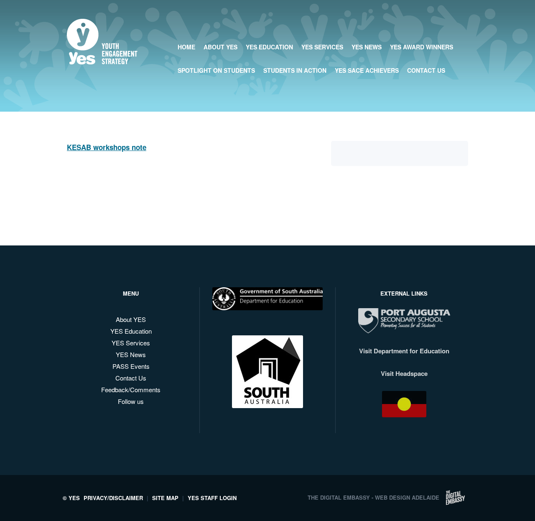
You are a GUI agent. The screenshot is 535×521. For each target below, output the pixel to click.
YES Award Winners (421, 47)
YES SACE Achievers (367, 70)
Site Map (165, 498)
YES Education (269, 47)
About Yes (220, 47)
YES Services (322, 47)
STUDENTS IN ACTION (294, 70)
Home (186, 47)
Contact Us (426, 70)
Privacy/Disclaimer (113, 498)
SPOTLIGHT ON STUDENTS (216, 70)
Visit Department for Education (404, 350)
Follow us (131, 401)
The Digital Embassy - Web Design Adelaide (373, 497)
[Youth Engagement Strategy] (102, 58)
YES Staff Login (212, 498)
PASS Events (131, 366)
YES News (367, 47)
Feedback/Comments (130, 389)
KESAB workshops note (106, 147)
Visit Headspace (404, 373)
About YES (131, 319)
